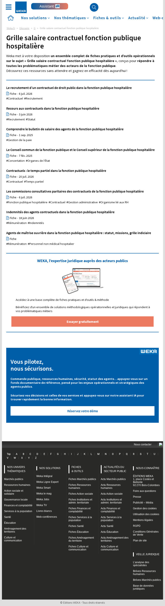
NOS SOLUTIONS (49, 468)
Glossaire (24, 28)
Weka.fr (11, 28)
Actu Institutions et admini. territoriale (111, 501)
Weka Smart (43, 487)
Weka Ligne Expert (47, 481)
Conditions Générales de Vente (146, 533)
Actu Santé (107, 526)
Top (9, 453)
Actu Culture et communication (110, 548)
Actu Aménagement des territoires (114, 539)
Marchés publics (13, 479)
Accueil (10, 18)
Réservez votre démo (82, 411)
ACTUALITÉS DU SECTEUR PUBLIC (115, 469)
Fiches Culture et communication (78, 548)
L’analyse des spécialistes (141, 564)
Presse (137, 496)
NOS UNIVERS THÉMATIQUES (16, 469)
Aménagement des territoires (15, 530)
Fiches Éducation (79, 531)
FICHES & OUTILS (77, 469)
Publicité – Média (143, 502)
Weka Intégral (44, 476)
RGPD (137, 525)
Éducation (10, 522)
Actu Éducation (109, 531)
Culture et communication (13, 539)
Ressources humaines (17, 484)
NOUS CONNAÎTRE (147, 468)
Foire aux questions (144, 491)
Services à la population (18, 511)
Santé (7, 517)
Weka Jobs (42, 499)
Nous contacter (142, 444)
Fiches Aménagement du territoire (81, 539)
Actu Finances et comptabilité (110, 510)
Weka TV (41, 505)
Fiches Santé (76, 526)
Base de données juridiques (143, 587)
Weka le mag (44, 493)
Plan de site (140, 540)
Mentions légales (143, 520)
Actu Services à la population (111, 519)
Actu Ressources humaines (111, 486)
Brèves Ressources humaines (144, 573)
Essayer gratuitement (83, 321)
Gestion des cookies (145, 508)
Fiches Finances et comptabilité (79, 510)
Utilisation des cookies (146, 514)
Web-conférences (46, 516)
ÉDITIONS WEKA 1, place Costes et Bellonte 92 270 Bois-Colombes (146, 481)
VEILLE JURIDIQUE (147, 554)
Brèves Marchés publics (147, 579)
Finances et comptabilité (18, 505)
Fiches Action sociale (81, 493)
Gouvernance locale (16, 499)
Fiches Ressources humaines (80, 486)
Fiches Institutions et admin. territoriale (80, 501)
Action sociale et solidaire (13, 492)
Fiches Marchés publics (82, 479)
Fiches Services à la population (80, 519)
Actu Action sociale (112, 493)
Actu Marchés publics (113, 479)
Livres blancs (44, 511)
